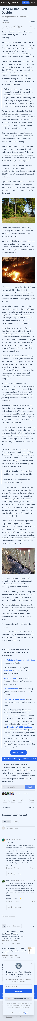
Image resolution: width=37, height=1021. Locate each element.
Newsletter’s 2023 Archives (19, 727)
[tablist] (10, 821)
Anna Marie (10, 881)
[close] (31, 963)
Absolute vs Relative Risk (13, 948)
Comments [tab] (6, 821)
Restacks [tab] (14, 821)
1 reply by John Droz (14, 874)
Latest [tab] (9, 926)
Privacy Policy (25, 1007)
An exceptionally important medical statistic (14, 952)
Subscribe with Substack (20, 999)
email (22, 730)
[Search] (33, 926)
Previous (7, 807)
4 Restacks (25, 794)
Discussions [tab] (16, 926)
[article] (18, 937)
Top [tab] (4, 926)
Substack (9, 1017)
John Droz (5, 20)
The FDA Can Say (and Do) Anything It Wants (13, 932)
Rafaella (8, 839)
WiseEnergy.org (11, 678)
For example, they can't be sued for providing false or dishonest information (13, 937)
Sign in (33, 3)
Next (30, 807)
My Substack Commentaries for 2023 (19, 660)
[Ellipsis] (34, 839)
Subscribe (25, 3)
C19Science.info (11, 689)
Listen (33, 21)
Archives (8, 670)
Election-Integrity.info (14, 699)
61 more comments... (8, 916)
